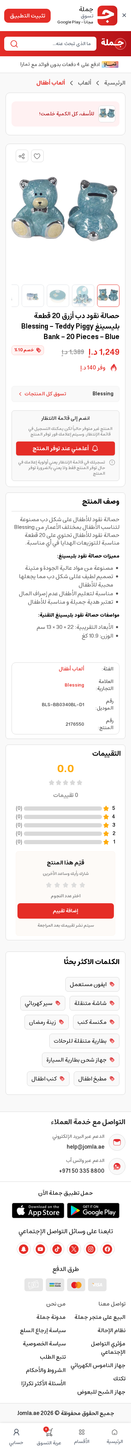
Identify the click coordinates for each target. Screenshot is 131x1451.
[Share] (21, 156)
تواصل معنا (112, 1304)
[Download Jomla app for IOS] (38, 1210)
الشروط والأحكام (46, 1370)
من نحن (56, 1304)
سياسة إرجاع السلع (43, 1330)
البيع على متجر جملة (99, 1317)
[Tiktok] (57, 1249)
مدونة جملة (51, 1317)
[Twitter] (74, 1249)
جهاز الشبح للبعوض (101, 1392)
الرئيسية (114, 83)
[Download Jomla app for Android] (93, 1210)
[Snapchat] (23, 1249)
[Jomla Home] (114, 44)
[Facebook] (107, 1249)
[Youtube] (40, 1249)
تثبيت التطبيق (27, 16)
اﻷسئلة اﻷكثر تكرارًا (43, 1383)
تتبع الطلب (53, 1357)
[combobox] (56, 43)
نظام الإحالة (111, 1330)
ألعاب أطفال (71, 669)
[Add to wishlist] (37, 156)
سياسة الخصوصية (44, 1343)
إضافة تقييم (65, 911)
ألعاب (84, 83)
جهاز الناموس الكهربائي (98, 1365)
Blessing (74, 685)
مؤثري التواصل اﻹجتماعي (108, 1347)
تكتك (119, 1378)
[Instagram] (90, 1249)
